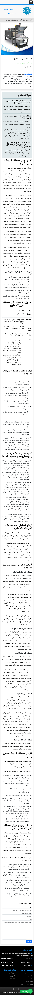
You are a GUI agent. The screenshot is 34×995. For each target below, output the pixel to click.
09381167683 (9, 13)
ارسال (29, 941)
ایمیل (30, 913)
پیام (31, 919)
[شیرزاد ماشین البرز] (26, 10)
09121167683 (8, 9)
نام (31, 907)
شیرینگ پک (28, 74)
